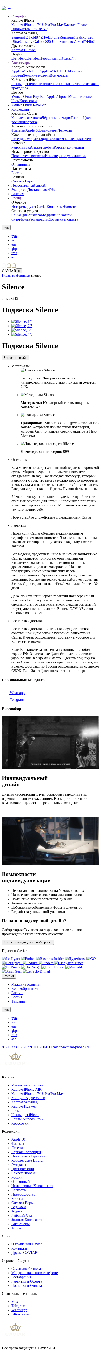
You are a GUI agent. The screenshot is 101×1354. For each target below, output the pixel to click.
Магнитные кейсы (54, 84)
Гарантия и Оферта (26, 1281)
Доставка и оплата (63, 219)
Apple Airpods (57, 97)
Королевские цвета (26, 118)
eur (13, 244)
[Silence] (21, 322)
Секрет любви (42, 147)
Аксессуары (21, 63)
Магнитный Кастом (27, 1085)
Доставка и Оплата (26, 1285)
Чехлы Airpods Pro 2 (27, 1119)
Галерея (17, 194)
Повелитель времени (28, 156)
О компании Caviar (26, 1244)
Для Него (18, 58)
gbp (14, 249)
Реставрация (38, 219)
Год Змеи (18, 1207)
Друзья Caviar (36, 207)
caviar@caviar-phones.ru (71, 1047)
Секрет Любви (23, 1173)
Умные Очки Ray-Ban (28, 97)
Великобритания (24, 989)
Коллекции (20, 109)
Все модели (59, 75)
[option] (55, 236)
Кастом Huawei (23, 50)
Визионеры (48, 130)
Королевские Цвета (27, 1160)
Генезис (77, 118)
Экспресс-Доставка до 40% (33, 190)
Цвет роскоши (22, 1169)
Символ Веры (22, 181)
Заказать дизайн (15, 357)
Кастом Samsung (24, 1102)
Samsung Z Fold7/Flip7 (77, 41)
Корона (31, 122)
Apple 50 (32, 130)
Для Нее (32, 58)
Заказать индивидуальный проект (28, 942)
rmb (14, 253)
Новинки (23, 275)
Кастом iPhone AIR (26, 1089)
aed (13, 257)
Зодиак (45, 139)
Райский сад (21, 147)
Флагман (18, 130)
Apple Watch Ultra (25, 71)
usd (13, 240)
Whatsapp (17, 693)
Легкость (65, 130)
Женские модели (36, 75)
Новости (69, 207)
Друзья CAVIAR (24, 1253)
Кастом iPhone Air (33, 29)
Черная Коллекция (26, 1152)
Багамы (17, 993)
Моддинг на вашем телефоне (34, 1273)
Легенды (18, 139)
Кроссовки (28, 101)
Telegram (16, 700)
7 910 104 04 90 (40, 1047)
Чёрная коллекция (56, 118)
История (18, 207)
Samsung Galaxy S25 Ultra (39, 41)
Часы (15, 1111)
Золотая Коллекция (26, 1220)
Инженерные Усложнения (32, 1186)
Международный (25, 984)
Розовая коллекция (69, 147)
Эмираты (32, 139)
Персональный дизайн (57, 58)
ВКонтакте (20, 1314)
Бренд (16, 198)
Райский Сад (21, 1215)
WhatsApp (19, 1310)
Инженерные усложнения (65, 156)
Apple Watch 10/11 (53, 71)
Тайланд (18, 1001)
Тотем (86, 139)
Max (14, 1301)
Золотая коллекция (66, 139)
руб (14, 236)
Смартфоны (20, 16)
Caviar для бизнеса (26, 215)
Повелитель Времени (28, 1156)
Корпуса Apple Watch (28, 1098)
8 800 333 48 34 (14, 1047)
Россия (16, 173)
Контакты (54, 207)
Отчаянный (20, 164)
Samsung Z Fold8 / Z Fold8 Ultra (36, 37)
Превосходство (23, 1194)
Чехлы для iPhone (25, 84)
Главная (8, 275)
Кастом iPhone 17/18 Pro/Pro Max (37, 25)
